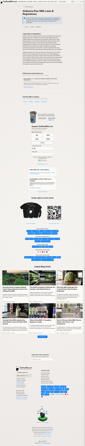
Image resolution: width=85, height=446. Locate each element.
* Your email (34, 151)
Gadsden (31, 101)
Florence (25, 101)
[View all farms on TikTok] (47, 252)
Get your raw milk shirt (31, 223)
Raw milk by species (45, 378)
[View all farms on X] (45, 252)
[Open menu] (83, 1)
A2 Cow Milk (35, 231)
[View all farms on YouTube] (43, 252)
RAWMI (58, 257)
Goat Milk (42, 231)
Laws (48, 1)
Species (35, 1)
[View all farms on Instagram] (40, 252)
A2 (63, 389)
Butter (27, 238)
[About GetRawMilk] (2, 436)
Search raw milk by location (46, 381)
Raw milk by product (45, 379)
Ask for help (50, 430)
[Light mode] (81, 2)
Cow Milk (29, 231)
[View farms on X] (68, 394)
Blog (52, 1)
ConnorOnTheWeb (45, 443)
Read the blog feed (20, 392)
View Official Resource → (29, 86)
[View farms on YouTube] (66, 394)
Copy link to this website (22, 397)
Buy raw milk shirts (21, 387)
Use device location (48, 259)
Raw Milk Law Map (36, 259)
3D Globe (49, 257)
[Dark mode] (77, 2)
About (55, 1)
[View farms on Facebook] (61, 394)
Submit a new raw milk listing (47, 382)
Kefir (40, 238)
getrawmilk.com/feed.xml (22, 395)
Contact (39, 436)
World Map (29, 1)
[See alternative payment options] (44, 160)
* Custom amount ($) (36, 145)
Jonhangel (47, 422)
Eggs (62, 391)
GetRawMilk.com (26, 368)
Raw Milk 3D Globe (45, 374)
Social (44, 1)
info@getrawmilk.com (22, 372)
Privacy (49, 436)
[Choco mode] (79, 2)
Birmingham (37, 101)
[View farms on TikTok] (42, 397)
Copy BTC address (21, 383)
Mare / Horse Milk (46, 233)
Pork (46, 246)
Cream (31, 238)
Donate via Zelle (20, 382)
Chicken (51, 246)
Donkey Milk (55, 231)
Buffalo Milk (37, 233)
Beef (43, 246)
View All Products (45, 241)
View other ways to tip (42, 164)
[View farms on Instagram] (63, 394)
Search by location (29, 257)
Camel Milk (30, 233)
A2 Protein (54, 233)
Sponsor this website (42, 191)
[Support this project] (74, 2)
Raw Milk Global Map (40, 257)
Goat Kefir (50, 238)
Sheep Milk (48, 231)
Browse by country (45, 376)
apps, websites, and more (46, 434)
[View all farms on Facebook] (38, 252)
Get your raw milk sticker (54, 223)
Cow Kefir (44, 238)
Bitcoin (54, 257)
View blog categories (20, 393)
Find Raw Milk (23, 1)
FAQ (46, 436)
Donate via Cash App (21, 380)
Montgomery (44, 101)
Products (40, 1)
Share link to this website (22, 398)
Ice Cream (57, 238)
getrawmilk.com (49, 432)
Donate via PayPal (21, 378)
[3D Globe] (72, 2)
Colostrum (37, 241)
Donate (43, 436)
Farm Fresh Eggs (36, 246)
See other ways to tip (21, 385)
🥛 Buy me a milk (62, 1)
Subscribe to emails (20, 390)
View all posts (42, 336)
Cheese (36, 238)
